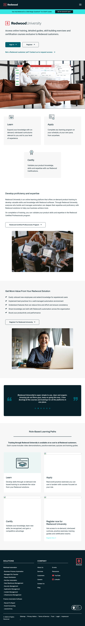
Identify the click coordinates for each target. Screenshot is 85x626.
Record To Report (9, 603)
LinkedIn (57, 579)
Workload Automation (10, 567)
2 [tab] (38, 409)
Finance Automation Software (12, 599)
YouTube (57, 575)
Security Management (11, 586)
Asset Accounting (9, 606)
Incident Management (11, 592)
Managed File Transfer (11, 574)
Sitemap (22, 616)
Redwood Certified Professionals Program (24, 225)
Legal (58, 616)
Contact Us (40, 583)
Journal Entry (8, 609)
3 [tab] (41, 409)
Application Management (12, 589)
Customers (40, 575)
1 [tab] (35, 409)
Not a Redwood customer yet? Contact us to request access (29, 52)
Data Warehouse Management (13, 583)
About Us (40, 567)
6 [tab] (50, 409)
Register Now (50, 538)
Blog (38, 587)
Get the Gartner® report (64, 11)
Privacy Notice (32, 616)
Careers (39, 579)
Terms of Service (43, 616)
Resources (55, 571)
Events (54, 567)
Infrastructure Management (12, 595)
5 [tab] (47, 409)
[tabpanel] (42, 399)
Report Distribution (10, 577)
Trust (52, 616)
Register (29, 44)
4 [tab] (44, 409)
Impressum (65, 616)
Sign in (11, 44)
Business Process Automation (13, 571)
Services (40, 571)
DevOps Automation (10, 580)
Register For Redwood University (21, 322)
